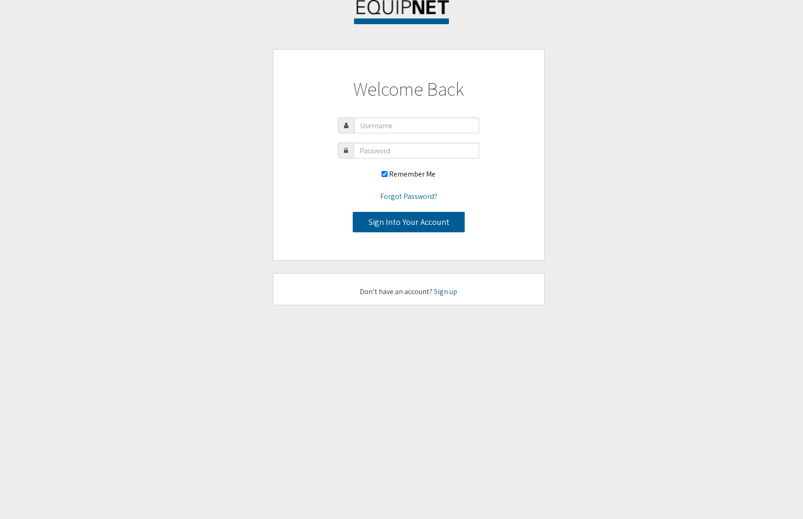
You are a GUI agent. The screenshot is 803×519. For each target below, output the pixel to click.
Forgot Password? (408, 196)
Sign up (445, 291)
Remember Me (412, 174)
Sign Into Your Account (408, 222)
